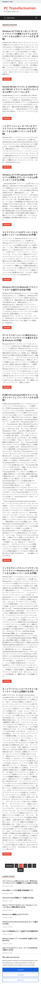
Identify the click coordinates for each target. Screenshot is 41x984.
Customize (20, 975)
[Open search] (36, 18)
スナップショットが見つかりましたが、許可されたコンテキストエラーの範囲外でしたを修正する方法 (19, 882)
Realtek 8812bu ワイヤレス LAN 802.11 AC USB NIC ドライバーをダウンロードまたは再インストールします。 (20, 89)
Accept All (20, 969)
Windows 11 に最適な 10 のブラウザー (15, 914)
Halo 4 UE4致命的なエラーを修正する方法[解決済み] (20, 931)
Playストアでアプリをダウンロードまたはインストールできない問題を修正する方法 (19, 906)
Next (20, 870)
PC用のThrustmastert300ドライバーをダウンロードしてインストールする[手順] (20, 397)
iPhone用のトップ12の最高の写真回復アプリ (17, 890)
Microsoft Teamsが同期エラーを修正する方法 (18, 898)
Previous (9, 866)
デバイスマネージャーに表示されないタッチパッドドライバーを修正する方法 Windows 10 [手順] (20, 337)
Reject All (20, 980)
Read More (6, 79)
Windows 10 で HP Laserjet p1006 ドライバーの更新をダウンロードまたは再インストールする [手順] (20, 177)
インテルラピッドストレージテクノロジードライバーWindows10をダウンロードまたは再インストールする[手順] (20, 570)
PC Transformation (20, 8)
